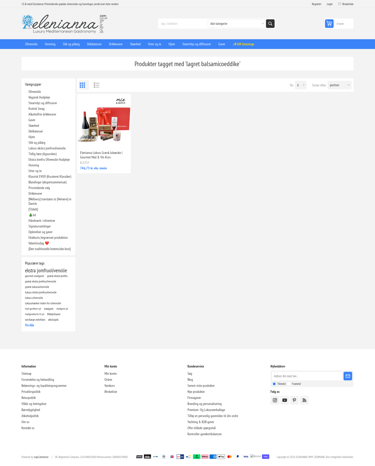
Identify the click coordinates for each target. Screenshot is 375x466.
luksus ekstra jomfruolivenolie (41, 292)
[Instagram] (275, 400)
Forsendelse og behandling (37, 379)
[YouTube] (284, 400)
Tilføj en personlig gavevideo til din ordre (213, 416)
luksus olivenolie (34, 298)
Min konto (110, 373)
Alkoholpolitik (30, 416)
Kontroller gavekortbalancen (205, 434)
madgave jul (62, 308)
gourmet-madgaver (34, 276)
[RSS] (304, 400)
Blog (190, 379)
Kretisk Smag (37, 108)
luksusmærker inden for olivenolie (43, 303)
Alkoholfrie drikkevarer (42, 114)
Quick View (95, 141)
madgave (49, 309)
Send (348, 376)
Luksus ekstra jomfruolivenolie (47, 148)
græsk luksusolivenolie (37, 287)
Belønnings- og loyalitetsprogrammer (44, 385)
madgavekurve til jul (34, 314)
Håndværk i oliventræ (42, 220)
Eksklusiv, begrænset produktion (48, 237)
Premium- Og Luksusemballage (206, 409)
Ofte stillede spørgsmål (202, 428)
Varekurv (109, 385)
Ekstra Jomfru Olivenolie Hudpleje (49, 159)
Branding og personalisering (205, 403)
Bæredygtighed (30, 409)
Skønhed (34, 125)
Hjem (32, 137)
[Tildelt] (33, 209)
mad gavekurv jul (33, 308)
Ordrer (108, 379)
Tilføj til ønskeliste (87, 141)
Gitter (84, 85)
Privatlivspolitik (30, 391)
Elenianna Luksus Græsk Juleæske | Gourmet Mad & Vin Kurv (101, 154)
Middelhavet (53, 314)
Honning (34, 165)
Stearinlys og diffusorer (43, 103)
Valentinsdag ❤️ (39, 243)
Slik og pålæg (37, 142)
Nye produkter (196, 391)
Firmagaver (194, 397)
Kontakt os (27, 428)
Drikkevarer (35, 193)
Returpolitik (28, 397)
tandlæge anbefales (35, 319)
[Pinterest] (294, 400)
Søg (270, 23)
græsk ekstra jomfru (57, 276)
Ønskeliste (110, 391)
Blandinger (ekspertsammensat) (47, 182)
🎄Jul (32, 215)
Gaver (32, 120)
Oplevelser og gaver (41, 232)
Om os (25, 422)
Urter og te (35, 171)
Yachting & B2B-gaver (201, 422)
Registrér (316, 4)
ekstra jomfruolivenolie (46, 270)
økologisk (53, 319)
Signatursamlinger (40, 226)
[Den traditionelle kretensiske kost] (50, 249)
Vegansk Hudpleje (39, 97)
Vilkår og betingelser (33, 403)
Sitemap (26, 373)
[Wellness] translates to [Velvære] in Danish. (50, 201)
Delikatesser (36, 131)
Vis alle (29, 325)
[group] (104, 120)
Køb (112, 141)
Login (330, 4)
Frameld (296, 384)
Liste (95, 85)
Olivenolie (35, 91)
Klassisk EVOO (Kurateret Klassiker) (50, 176)
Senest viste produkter (201, 385)
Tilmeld (281, 384)
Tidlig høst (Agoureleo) (42, 154)
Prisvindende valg (39, 188)
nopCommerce (41, 457)
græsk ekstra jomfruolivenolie (40, 281)
